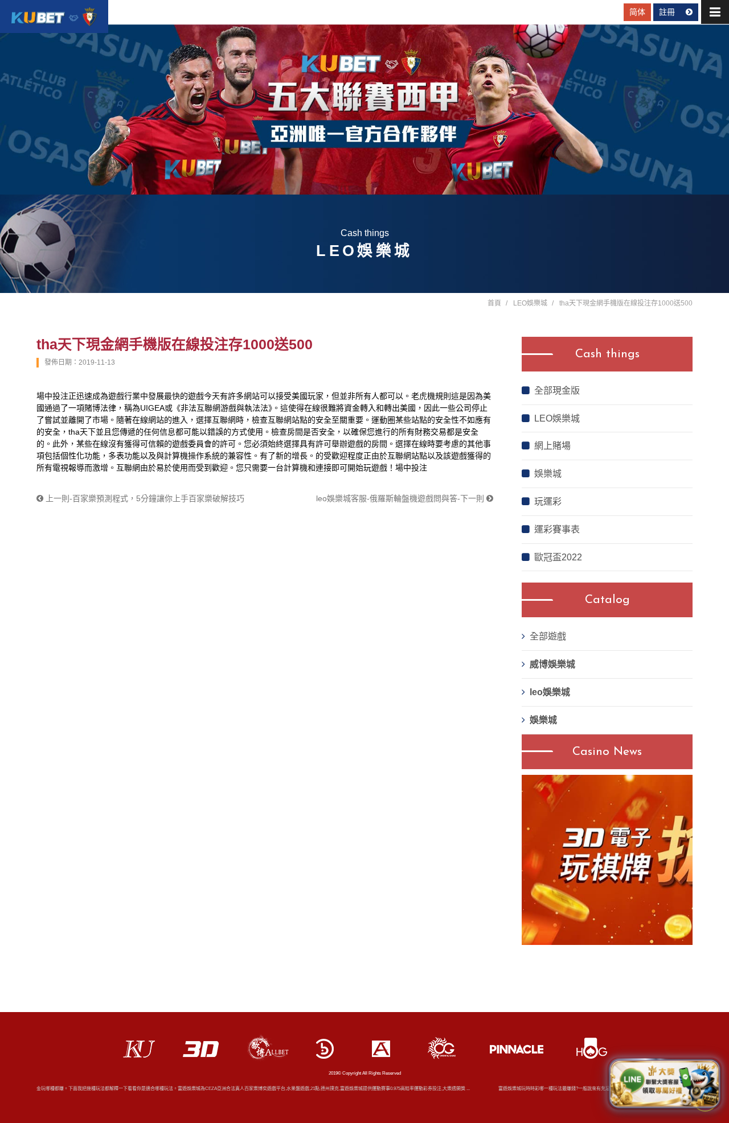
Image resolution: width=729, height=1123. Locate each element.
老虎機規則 (431, 396)
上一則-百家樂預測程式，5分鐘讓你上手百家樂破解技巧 (143, 498)
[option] (607, 860)
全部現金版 (557, 390)
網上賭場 (552, 446)
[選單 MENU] (715, 12)
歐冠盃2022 (558, 557)
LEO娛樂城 (530, 303)
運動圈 (383, 419)
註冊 (668, 11)
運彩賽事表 (557, 529)
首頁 (494, 303)
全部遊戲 (548, 636)
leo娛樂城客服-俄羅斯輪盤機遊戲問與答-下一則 (401, 498)
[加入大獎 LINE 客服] (665, 1083)
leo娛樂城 (550, 692)
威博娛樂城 (552, 664)
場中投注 (52, 396)
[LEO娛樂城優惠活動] (54, 16)
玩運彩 (548, 501)
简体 (637, 11)
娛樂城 (548, 473)
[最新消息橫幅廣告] (364, 109)
